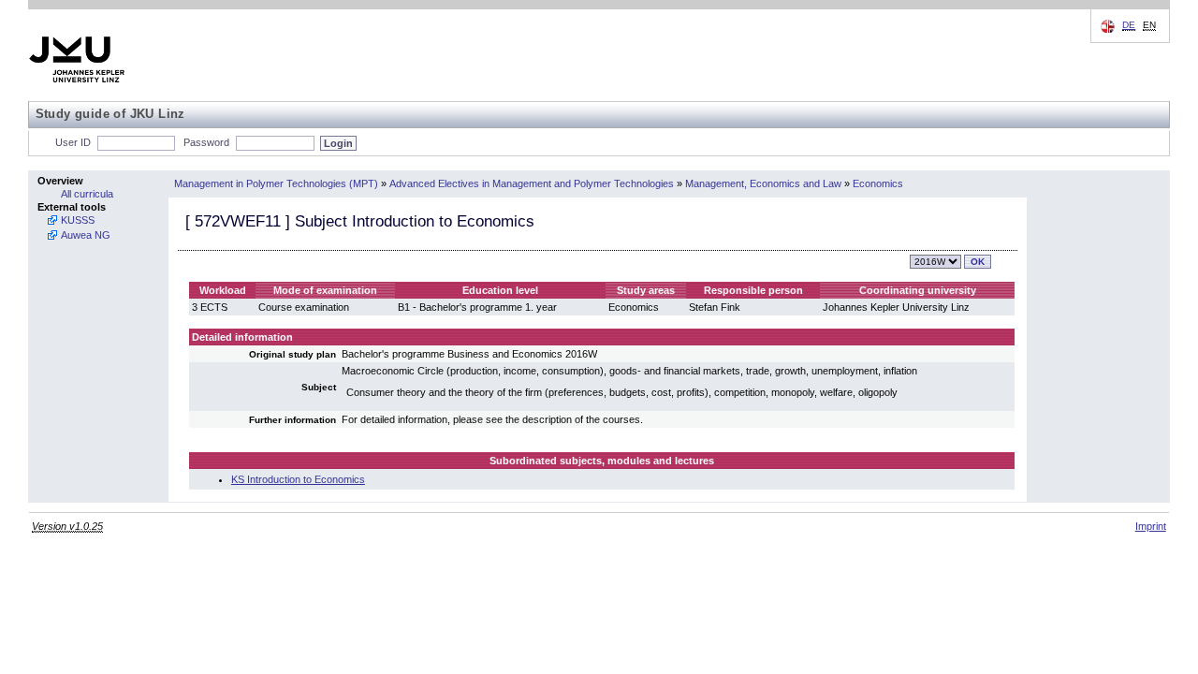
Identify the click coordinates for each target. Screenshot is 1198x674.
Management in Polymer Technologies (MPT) (276, 183)
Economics (878, 183)
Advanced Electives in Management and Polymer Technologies (531, 183)
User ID (73, 142)
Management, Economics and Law (763, 183)
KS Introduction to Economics (298, 479)
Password (206, 142)
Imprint (1150, 526)
